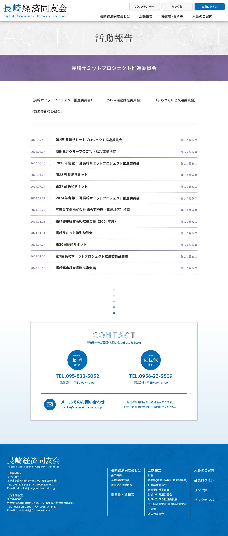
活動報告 (145, 16)
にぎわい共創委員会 (160, 494)
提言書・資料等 (122, 494)
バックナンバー (144, 7)
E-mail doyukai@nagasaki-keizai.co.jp (31, 488)
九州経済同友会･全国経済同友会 (167, 504)
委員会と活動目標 (121, 485)
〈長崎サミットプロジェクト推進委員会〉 (62, 100)
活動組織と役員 (120, 480)
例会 (150, 475)
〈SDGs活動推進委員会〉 (124, 100)
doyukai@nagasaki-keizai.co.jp (81, 407)
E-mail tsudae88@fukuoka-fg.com (29, 510)
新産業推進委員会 (158, 490)
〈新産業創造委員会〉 (47, 111)
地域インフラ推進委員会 (162, 499)
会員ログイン (210, 7)
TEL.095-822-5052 (77, 375)
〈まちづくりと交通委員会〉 (175, 100)
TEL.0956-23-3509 (151, 375)
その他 (152, 509)
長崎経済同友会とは (115, 16)
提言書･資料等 (172, 16)
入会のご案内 (202, 16)
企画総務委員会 (157, 485)
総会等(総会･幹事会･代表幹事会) (167, 480)
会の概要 (116, 475)
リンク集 (177, 7)
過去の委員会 (156, 514)
